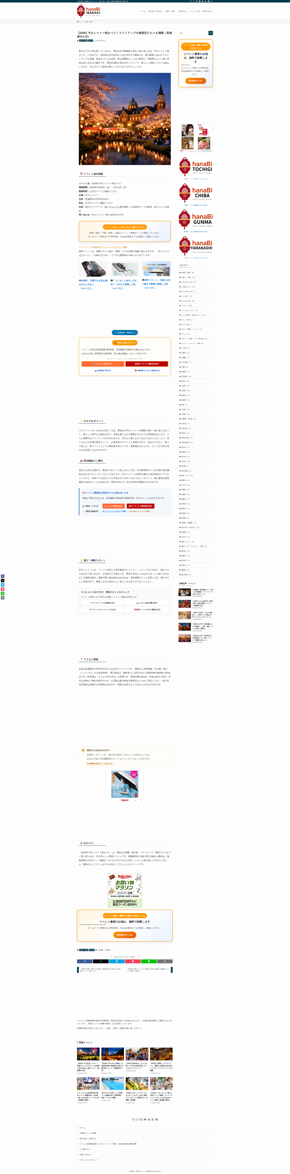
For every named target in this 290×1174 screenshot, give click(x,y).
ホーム (82, 1127)
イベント (186, 305)
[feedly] (202, 1)
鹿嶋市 (185, 570)
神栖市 (185, 494)
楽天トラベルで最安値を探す (147, 363)
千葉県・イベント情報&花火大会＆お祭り (195, 205)
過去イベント (187, 541)
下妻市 (185, 353)
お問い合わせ (85, 1154)
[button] (85, 961)
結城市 (185, 513)
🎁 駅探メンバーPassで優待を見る (147, 609)
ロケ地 (185, 348)
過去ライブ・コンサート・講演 (194, 546)
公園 (184, 367)
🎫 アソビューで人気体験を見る (102, 603)
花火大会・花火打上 (190, 527)
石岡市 (185, 489)
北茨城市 (186, 376)
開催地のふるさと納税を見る (147, 370)
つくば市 (186, 296)
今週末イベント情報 (88, 1133)
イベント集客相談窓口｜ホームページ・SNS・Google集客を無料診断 (108, 1143)
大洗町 (185, 414)
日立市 (185, 447)
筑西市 (185, 508)
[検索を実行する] (210, 33)
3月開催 (100, 950)
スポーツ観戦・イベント (191, 329)
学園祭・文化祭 (188, 419)
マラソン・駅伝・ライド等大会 (194, 338)
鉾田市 (185, 556)
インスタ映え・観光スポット (193, 315)
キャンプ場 (187, 320)
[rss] (205, 1)
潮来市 (185, 480)
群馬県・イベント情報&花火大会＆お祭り (195, 231)
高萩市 (185, 565)
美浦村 (185, 518)
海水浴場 (186, 471)
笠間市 (185, 504)
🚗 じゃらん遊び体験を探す (147, 603)
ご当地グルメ (188, 287)
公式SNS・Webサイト (125, 332)
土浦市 (185, 390)
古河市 (185, 386)
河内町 (185, 466)
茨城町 (185, 532)
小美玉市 (186, 428)
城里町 (185, 400)
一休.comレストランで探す (139, 511)
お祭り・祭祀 (188, 277)
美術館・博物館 (188, 522)
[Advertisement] (125, 310)
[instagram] (196, 1)
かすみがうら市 (188, 282)
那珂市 (185, 551)
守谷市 (185, 423)
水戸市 (185, 461)
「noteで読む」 (86, 288)
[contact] (208, 1)
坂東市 (185, 395)
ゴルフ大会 (186, 324)
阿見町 (185, 560)
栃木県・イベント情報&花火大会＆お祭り (195, 179)
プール (185, 334)
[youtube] (199, 1)
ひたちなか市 (187, 301)
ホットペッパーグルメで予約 (114, 511)
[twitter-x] (193, 1)
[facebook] (190, 1)
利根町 (185, 371)
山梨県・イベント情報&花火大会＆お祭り (195, 258)
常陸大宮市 (187, 438)
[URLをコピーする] (165, 961)
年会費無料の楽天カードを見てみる (99, 763)
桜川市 (185, 456)
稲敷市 (185, 499)
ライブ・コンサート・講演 (192, 343)
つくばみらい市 (188, 291)
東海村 (185, 452)
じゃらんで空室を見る (103, 363)
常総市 (185, 433)
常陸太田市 (187, 442)
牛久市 (91, 40)
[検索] (211, 1)
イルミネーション (189, 310)
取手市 (185, 381)
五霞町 (185, 357)
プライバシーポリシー (89, 1160)
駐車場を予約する (102, 370)
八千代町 (186, 362)
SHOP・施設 (83, 40)
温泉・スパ (187, 475)
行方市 (185, 537)
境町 (184, 405)
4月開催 (107, 950)
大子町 (185, 409)
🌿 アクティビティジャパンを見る (102, 609)
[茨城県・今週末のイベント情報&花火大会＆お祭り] (88, 11)
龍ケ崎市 (186, 574)
